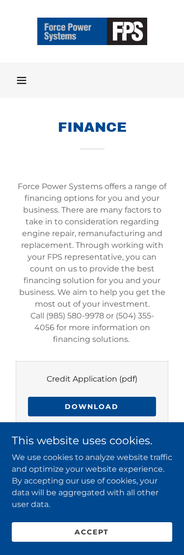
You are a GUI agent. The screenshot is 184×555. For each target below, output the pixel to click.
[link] (92, 31)
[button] (21, 80)
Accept (92, 531)
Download (92, 406)
